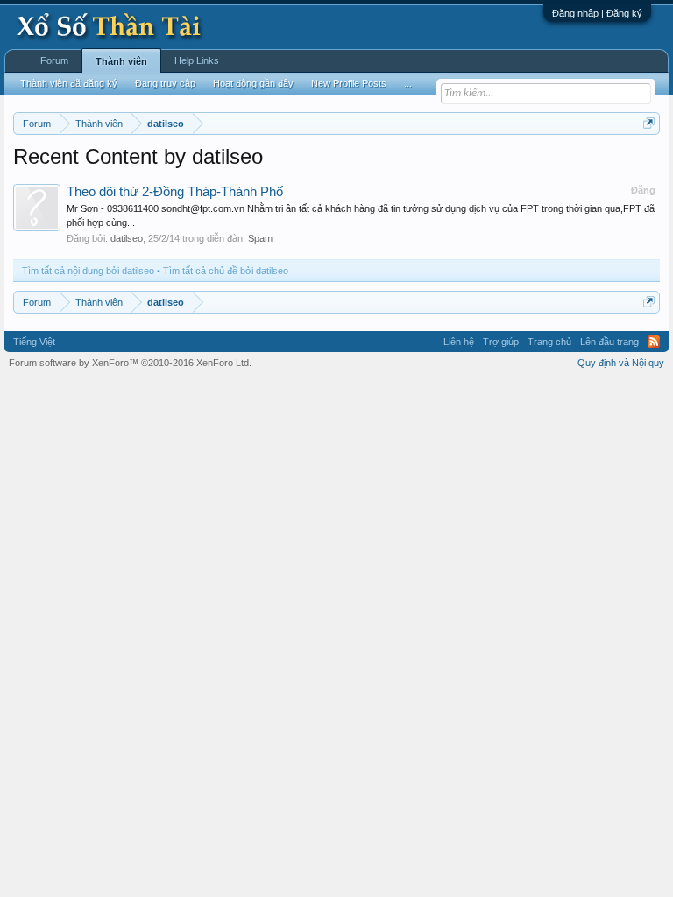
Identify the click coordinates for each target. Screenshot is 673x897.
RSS (654, 341)
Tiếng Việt (34, 341)
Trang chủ (549, 341)
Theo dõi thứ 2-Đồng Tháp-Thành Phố (175, 192)
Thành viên (121, 61)
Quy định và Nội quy (620, 362)
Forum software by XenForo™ (130, 362)
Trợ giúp (501, 341)
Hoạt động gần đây (253, 83)
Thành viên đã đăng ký (68, 83)
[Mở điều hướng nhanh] (649, 123)
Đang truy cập (165, 83)
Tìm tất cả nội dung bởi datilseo (88, 270)
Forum (54, 60)
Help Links (196, 60)
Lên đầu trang (609, 341)
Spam (260, 238)
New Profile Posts (348, 83)
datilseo (126, 238)
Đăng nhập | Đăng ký (597, 13)
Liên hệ (458, 341)
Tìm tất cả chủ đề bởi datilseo (225, 270)
